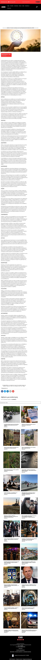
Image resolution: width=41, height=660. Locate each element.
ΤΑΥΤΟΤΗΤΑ (20, 648)
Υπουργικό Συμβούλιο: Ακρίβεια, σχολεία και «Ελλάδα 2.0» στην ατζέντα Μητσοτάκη (11, 608)
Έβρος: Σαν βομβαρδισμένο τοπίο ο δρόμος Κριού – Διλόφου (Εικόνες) (29, 448)
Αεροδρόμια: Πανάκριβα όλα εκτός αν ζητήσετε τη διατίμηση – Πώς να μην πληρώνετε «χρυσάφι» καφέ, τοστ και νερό (29, 539)
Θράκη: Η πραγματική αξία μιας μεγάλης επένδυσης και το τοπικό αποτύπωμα (28, 608)
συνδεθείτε (14, 399)
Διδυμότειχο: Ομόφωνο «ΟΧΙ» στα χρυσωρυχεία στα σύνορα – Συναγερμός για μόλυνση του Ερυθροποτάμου (11, 516)
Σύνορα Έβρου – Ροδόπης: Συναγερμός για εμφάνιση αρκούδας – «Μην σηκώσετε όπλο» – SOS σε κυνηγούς (29, 470)
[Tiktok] (37, 1)
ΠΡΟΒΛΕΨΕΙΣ (8, 394)
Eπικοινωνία (9, 8)
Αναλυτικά (5, 426)
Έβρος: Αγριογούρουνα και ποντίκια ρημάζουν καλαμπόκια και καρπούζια (11, 470)
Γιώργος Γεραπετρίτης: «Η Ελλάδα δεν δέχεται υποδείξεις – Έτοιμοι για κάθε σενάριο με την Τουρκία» (29, 585)
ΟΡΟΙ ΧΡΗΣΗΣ (12, 651)
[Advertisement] (20, 18)
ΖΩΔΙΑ (3, 394)
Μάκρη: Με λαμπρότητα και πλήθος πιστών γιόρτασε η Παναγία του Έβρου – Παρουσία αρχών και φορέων (29, 562)
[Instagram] (38, 1)
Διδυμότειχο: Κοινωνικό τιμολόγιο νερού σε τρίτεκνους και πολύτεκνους (29, 425)
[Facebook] (37, 1)
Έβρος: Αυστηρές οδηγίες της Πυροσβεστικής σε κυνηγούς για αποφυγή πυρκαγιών (11, 448)
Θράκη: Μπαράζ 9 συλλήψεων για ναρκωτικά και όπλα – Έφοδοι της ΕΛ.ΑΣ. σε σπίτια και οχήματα (11, 539)
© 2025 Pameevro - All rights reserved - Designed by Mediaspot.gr (20, 659)
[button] (37, 7)
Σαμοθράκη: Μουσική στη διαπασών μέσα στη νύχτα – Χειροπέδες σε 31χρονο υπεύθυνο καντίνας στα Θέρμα (11, 562)
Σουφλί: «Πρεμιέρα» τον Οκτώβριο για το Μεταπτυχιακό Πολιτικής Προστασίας (10, 493)
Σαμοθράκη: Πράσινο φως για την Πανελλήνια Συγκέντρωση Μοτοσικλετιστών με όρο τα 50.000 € (11, 425)
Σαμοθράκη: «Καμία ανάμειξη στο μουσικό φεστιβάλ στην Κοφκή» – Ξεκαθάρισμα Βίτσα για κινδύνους (11, 631)
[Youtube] (39, 1)
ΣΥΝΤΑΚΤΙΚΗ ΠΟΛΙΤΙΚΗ (27, 651)
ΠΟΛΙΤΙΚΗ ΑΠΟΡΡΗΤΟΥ (19, 651)
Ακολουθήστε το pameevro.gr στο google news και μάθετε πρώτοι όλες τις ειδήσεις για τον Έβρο (14, 385)
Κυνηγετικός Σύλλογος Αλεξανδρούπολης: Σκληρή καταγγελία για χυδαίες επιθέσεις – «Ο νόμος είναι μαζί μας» (11, 585)
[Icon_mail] (36, 1)
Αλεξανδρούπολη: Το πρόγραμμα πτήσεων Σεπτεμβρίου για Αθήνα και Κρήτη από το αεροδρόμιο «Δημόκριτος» (28, 493)
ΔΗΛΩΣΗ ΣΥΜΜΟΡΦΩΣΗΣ (20, 650)
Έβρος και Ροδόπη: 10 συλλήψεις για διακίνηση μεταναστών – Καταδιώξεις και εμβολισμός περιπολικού (29, 631)
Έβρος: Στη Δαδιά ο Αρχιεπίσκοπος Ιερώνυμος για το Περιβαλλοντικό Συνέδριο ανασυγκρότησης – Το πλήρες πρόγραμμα (29, 516)
